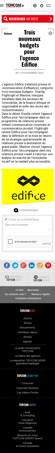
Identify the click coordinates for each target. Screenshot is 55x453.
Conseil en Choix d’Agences (27, 421)
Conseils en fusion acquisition (27, 444)
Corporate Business (27, 387)
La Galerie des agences (27, 355)
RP (17, 72)
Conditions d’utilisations (28, 298)
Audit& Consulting (27, 414)
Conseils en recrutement (27, 429)
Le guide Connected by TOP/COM (27, 349)
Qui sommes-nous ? (15, 294)
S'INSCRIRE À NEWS (14, 278)
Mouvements (27, 327)
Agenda (27, 341)
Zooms (27, 318)
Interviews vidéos (27, 332)
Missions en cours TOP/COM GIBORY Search (27, 437)
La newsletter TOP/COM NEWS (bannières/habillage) (28, 362)
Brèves (27, 322)
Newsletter (33, 290)
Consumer (27, 383)
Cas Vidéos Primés (27, 392)
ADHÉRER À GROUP (41, 278)
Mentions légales (40, 294)
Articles (27, 336)
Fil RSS (20, 290)
